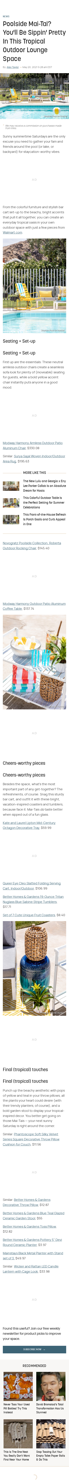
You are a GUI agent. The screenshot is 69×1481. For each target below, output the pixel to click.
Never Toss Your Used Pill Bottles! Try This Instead (17, 1408)
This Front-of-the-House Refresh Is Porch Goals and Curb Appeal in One (44, 519)
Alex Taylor (13, 67)
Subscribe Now (32, 1349)
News (6, 17)
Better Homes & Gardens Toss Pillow (29, 1226)
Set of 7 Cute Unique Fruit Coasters (29, 915)
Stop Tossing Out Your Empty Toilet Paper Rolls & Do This (50, 1456)
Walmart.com (12, 232)
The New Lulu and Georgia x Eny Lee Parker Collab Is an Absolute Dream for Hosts (44, 486)
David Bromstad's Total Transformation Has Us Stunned (50, 1408)
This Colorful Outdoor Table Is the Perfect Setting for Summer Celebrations (43, 502)
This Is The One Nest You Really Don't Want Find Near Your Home (17, 1456)
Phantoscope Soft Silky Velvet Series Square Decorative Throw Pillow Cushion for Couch (31, 1139)
